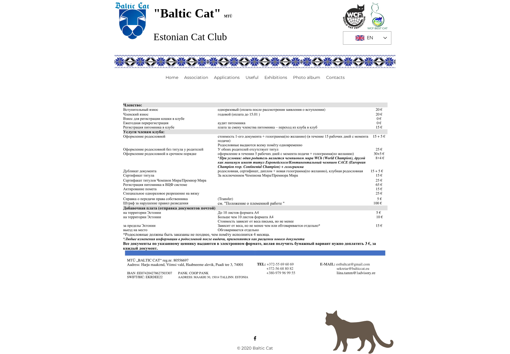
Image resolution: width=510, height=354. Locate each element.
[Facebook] (255, 338)
